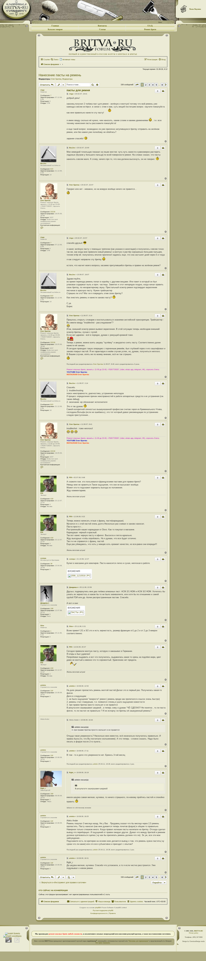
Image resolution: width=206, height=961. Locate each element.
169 (51, 794)
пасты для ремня (78, 90)
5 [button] (156, 84)
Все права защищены (103, 943)
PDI (41, 493)
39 (51, 564)
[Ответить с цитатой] (163, 91)
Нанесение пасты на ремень (60, 75)
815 (51, 169)
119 (51, 691)
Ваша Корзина (195, 9)
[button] (137, 85)
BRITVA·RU (198, 931)
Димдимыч (44, 603)
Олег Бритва (56, 79)
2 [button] (145, 84)
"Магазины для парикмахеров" (138, 941)
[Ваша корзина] (184, 9)
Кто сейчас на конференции (53, 890)
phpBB (97, 907)
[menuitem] (54, 59)
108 (51, 608)
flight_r (43, 788)
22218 (52, 212)
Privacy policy (193, 933)
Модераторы (67, 79)
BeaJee (43, 163)
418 (51, 499)
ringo (42, 90)
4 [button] (152, 84)
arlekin (43, 685)
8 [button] (162, 84)
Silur (42, 625)
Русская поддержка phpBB (103, 910)
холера (43, 558)
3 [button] (149, 84)
